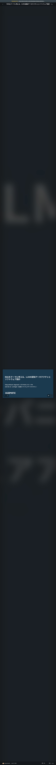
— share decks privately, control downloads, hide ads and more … (28, 1)
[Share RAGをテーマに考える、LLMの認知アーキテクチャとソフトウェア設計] (47, 763)
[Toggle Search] (52, 4)
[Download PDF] (53, 763)
